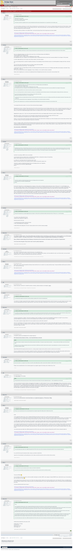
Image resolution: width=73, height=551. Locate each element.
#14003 (71, 79)
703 (17, 8)
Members (5, 5)
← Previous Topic (60, 536)
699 (10, 8)
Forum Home (6, 549)
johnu (4, 332)
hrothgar (4, 45)
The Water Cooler (65, 536)
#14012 (71, 307)
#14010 (71, 282)
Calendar (9, 5)
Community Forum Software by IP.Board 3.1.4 (66, 549)
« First (7, 8)
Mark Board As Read (17, 549)
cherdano (5, 249)
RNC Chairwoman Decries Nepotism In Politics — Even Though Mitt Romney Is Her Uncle (28, 337)
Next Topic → (70, 536)
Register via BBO (60, 3)
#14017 (71, 405)
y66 (3, 282)
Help (70, 3)
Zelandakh (5, 357)
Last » (21, 8)
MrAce (4, 12)
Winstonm (5, 307)
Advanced (72, 5)
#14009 (71, 261)
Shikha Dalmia (56, 383)
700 (12, 8)
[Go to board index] (7, 2)
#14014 (71, 357)
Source (50, 285)
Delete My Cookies (11, 549)
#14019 (71, 462)
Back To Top (2, 549)
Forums (2, 5)
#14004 (71, 141)
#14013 (71, 332)
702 (16, 8)
